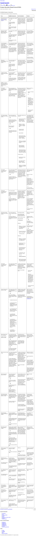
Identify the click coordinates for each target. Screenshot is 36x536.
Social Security (4, 3)
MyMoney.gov (4, 524)
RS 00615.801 (3, 19)
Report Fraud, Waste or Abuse (6, 517)
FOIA (3, 514)
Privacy (3, 516)
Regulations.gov (4, 525)
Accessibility (4, 513)
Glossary (3, 515)
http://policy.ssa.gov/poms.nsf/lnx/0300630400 (6, 509)
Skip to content (2, 0)
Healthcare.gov (4, 523)
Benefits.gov (4, 522)
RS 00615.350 (29, 298)
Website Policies (4, 518)
